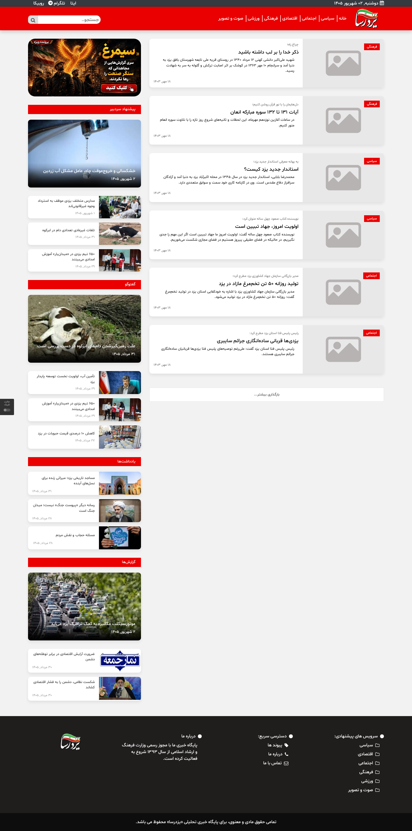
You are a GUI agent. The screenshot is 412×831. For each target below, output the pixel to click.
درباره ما (275, 754)
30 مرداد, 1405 (42, 667)
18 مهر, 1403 (162, 81)
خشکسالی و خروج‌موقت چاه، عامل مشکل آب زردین (89, 171)
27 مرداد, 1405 (85, 440)
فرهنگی (271, 18)
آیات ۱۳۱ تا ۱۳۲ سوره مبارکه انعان (264, 112)
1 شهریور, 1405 (85, 213)
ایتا (72, 3)
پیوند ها (275, 745)
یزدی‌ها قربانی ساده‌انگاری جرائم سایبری (257, 340)
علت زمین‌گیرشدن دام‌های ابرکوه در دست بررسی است (86, 346)
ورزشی (254, 18)
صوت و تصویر (230, 18)
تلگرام (59, 3)
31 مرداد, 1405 (85, 237)
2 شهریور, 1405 (123, 179)
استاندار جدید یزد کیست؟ (271, 169)
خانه (342, 18)
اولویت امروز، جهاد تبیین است (266, 226)
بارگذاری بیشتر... (266, 394)
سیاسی (327, 18)
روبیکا (38, 3)
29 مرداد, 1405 (85, 266)
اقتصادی (289, 18)
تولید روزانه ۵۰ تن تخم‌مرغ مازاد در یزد (258, 283)
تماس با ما (272, 763)
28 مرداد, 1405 (42, 518)
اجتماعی (309, 18)
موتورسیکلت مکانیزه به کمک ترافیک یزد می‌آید (93, 624)
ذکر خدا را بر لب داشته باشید (268, 52)
